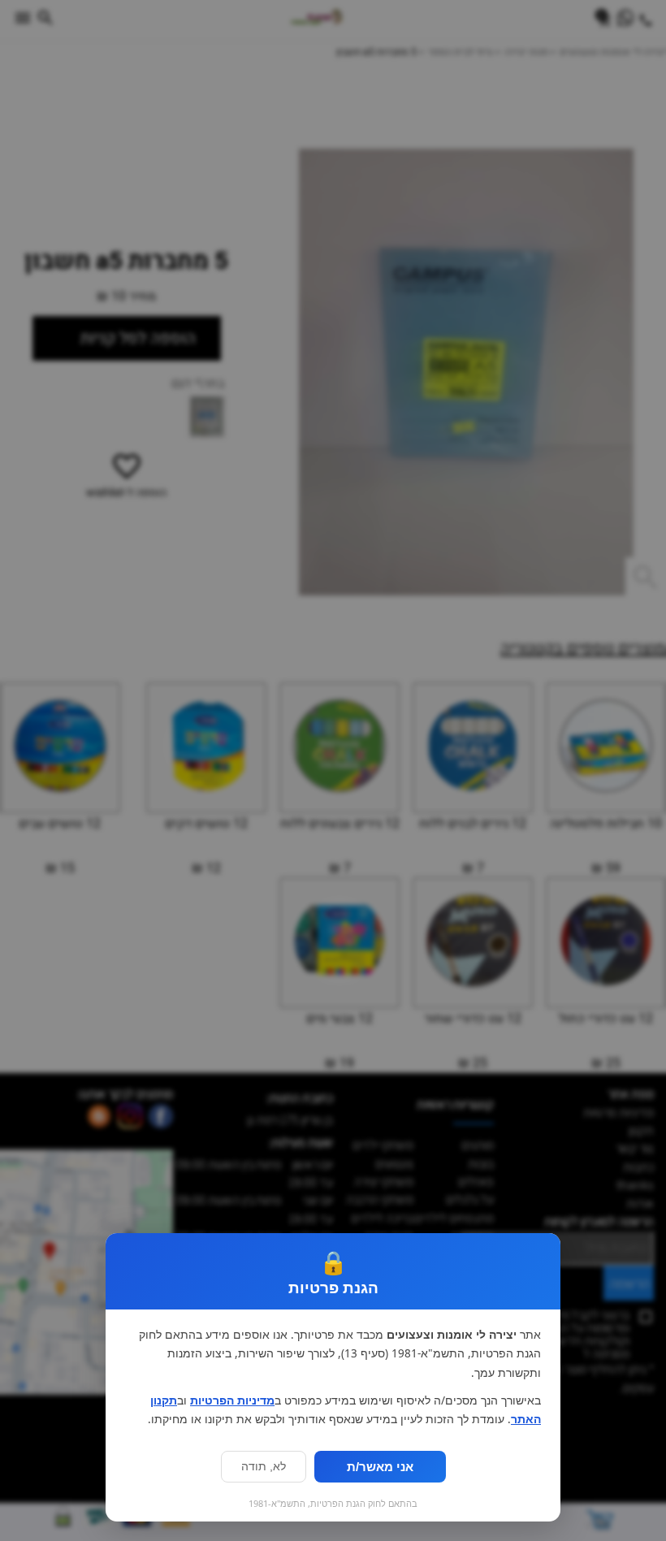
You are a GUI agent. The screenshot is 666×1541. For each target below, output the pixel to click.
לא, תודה (263, 1467)
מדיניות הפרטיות (232, 1400)
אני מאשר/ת (380, 1467)
